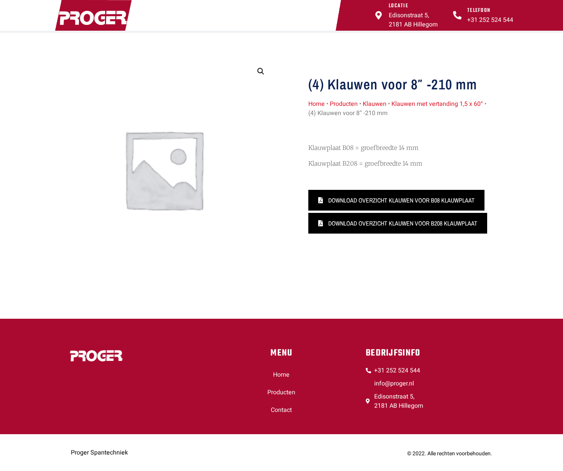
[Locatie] (379, 15)
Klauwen (374, 104)
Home (316, 104)
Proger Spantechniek (99, 452)
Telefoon (478, 10)
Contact (281, 410)
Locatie (398, 6)
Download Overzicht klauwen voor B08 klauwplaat (401, 200)
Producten (344, 104)
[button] (261, 71)
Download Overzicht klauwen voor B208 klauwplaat (402, 223)
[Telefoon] (457, 15)
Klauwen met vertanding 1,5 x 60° (437, 104)
